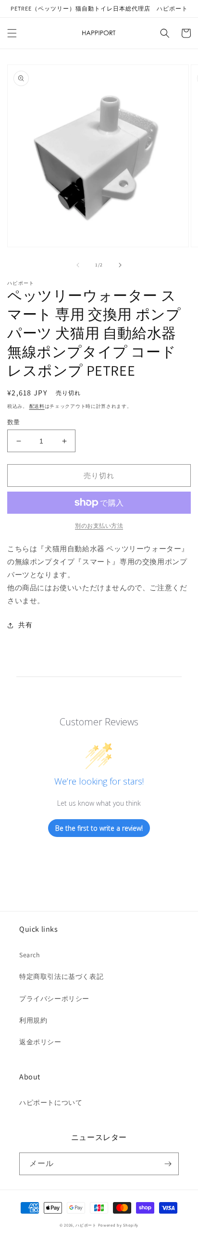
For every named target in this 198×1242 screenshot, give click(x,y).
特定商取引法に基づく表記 (61, 976)
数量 (13, 422)
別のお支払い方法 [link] (99, 525)
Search (29, 955)
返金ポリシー (40, 1042)
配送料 (37, 406)
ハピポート (86, 1225)
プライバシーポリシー (54, 998)
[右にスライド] (120, 265)
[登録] (167, 1164)
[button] (12, 33)
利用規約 (33, 1020)
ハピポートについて (50, 1102)
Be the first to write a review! (99, 828)
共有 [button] (25, 625)
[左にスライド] (77, 265)
